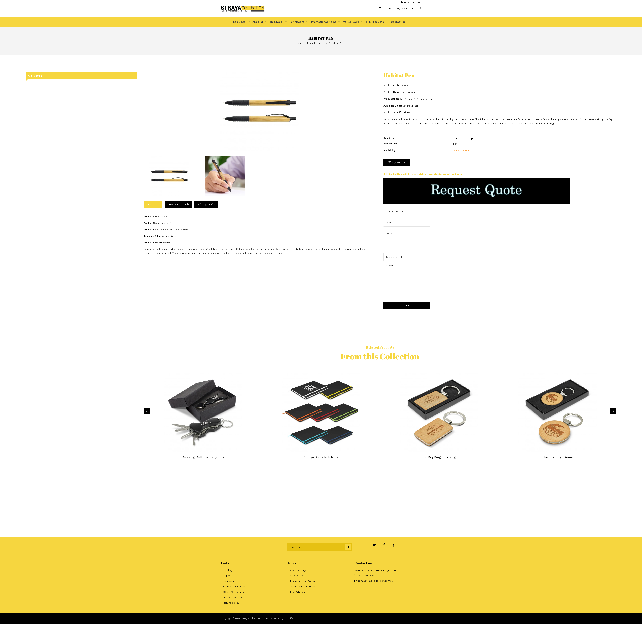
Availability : (390, 150)
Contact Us (296, 575)
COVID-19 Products (234, 591)
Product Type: (390, 143)
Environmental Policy (302, 581)
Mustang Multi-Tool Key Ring (203, 457)
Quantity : (388, 138)
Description (153, 204)
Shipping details (206, 204)
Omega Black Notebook (321, 457)
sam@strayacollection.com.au (375, 580)
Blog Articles (297, 591)
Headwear (229, 581)
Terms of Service (232, 597)
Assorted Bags (298, 570)
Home (300, 43)
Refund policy (231, 602)
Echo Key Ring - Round (557, 457)
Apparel (227, 575)
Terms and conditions (302, 586)
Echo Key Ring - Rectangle (439, 457)
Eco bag (227, 570)
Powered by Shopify (282, 618)
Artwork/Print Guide (178, 204)
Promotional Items (317, 43)
